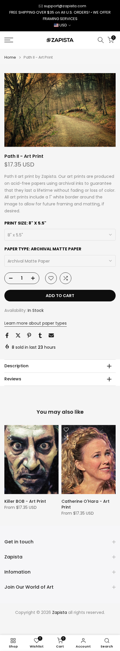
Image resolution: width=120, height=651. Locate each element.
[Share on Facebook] (7, 335)
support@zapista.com (65, 6)
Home (10, 57)
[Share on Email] (51, 335)
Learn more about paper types (35, 323)
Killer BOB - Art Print (25, 501)
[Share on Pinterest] (29, 335)
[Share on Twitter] (18, 335)
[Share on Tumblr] (40, 335)
